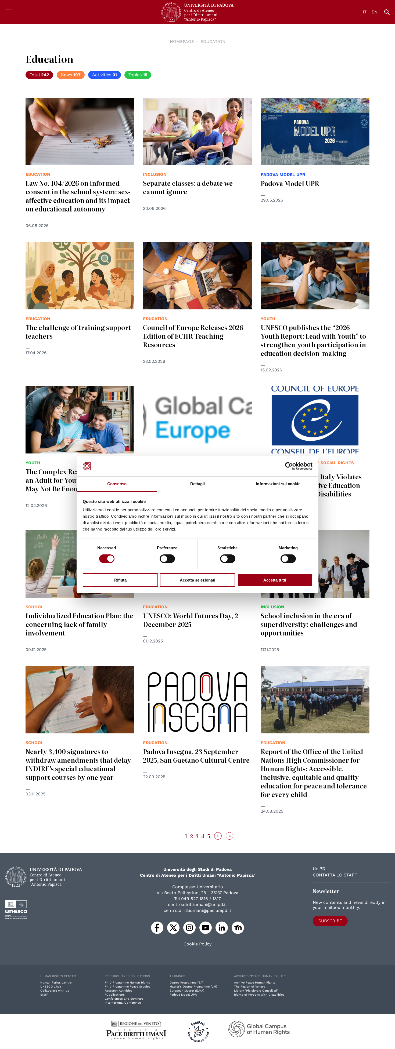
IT (365, 11)
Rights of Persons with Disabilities (259, 994)
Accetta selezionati (197, 580)
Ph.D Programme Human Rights (127, 982)
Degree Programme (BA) (186, 982)
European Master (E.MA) (187, 990)
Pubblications (115, 994)
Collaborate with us (54, 990)
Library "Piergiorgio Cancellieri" (256, 990)
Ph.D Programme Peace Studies (127, 986)
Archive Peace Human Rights (254, 982)
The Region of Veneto (249, 986)
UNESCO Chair (50, 986)
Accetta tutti (274, 580)
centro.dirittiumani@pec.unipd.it (197, 910)
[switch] (167, 558)
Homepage (182, 41)
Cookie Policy (197, 944)
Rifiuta (120, 580)
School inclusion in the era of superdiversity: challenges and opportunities (309, 624)
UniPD (319, 868)
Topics (137, 74)
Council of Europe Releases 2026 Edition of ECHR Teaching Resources (193, 336)
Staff (44, 994)
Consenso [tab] (117, 483)
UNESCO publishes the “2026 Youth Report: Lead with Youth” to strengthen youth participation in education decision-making (313, 340)
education (212, 41)
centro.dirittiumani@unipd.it (197, 904)
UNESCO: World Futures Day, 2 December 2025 (190, 620)
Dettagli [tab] (197, 483)
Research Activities (118, 990)
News (71, 74)
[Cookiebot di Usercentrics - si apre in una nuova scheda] (289, 466)
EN (375, 11)
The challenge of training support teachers (78, 332)
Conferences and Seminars (124, 998)
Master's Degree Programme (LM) (193, 986)
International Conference (123, 1002)
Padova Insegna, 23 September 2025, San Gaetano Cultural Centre (196, 756)
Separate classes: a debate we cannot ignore (188, 187)
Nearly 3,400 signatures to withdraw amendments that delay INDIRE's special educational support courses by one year (78, 764)
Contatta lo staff (335, 875)
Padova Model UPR (290, 183)
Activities (104, 74)
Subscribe (330, 920)
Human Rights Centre (55, 982)
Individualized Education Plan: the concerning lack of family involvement (79, 624)
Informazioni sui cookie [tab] (278, 483)
